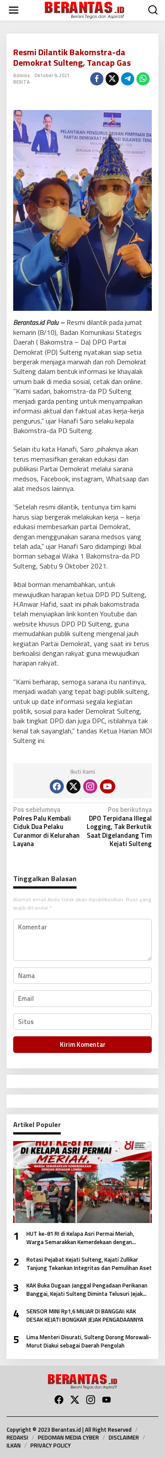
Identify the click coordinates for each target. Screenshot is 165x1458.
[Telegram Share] (127, 78)
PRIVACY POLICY (50, 1445)
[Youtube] (107, 786)
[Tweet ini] (112, 78)
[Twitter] (73, 786)
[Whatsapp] (143, 78)
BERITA (21, 81)
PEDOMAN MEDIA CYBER (68, 1437)
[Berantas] (84, 9)
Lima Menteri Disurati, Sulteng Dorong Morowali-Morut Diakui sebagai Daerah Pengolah (88, 1341)
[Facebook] (57, 786)
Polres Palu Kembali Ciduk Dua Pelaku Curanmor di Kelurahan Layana (46, 827)
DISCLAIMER (124, 1437)
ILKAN (14, 1445)
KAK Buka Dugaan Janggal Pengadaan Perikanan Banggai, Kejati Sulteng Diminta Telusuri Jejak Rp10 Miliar (86, 1289)
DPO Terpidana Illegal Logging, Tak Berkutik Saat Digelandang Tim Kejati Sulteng (119, 827)
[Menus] (14, 10)
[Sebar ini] (96, 78)
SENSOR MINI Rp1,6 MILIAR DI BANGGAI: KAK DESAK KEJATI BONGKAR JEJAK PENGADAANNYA (84, 1315)
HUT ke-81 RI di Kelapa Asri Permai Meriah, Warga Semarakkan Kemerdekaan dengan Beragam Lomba (80, 1238)
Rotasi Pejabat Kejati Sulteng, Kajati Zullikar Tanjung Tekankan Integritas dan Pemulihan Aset (89, 1264)
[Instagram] (90, 786)
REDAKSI (17, 1437)
